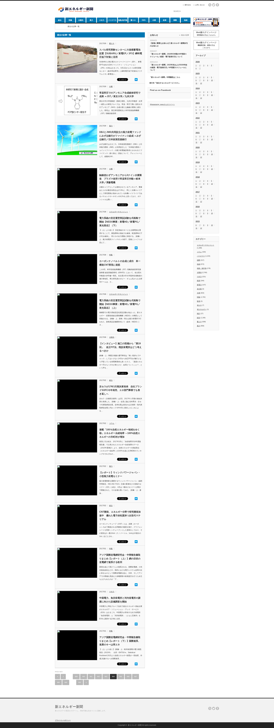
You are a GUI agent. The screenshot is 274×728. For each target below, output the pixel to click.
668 (58, 682)
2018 (198, 177)
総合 (60, 20)
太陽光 (80, 20)
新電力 (199, 285)
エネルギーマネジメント (118, 212)
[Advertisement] (134, 9)
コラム (111, 423)
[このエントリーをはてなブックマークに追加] (136, 80)
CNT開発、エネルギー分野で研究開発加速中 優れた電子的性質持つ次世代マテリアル (120, 515)
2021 (198, 133)
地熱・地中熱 (201, 268)
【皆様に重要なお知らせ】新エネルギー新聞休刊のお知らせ (169, 44)
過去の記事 (185, 35)
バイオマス (112, 20)
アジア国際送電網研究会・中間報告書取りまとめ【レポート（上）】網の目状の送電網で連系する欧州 (119, 558)
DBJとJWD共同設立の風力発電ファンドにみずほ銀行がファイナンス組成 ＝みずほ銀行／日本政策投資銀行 (120, 136)
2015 (198, 221)
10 (212, 80)
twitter (213, 4)
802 (79, 682)
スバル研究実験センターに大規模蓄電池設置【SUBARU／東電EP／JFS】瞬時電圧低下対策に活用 (120, 53)
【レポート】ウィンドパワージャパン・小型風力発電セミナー (119, 474)
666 (128, 676)
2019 (198, 162)
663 (106, 676)
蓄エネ (133, 20)
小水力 (101, 20)
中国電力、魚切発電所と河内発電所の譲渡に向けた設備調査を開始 (119, 600)
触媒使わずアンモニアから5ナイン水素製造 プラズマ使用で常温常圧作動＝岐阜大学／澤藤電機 (120, 179)
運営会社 (188, 5)
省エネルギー (201, 309)
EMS (144, 20)
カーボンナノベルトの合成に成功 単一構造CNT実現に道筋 (119, 263)
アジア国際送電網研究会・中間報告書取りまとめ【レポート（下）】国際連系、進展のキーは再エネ (119, 641)
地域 (185, 20)
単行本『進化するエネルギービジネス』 (164, 83)
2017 (198, 192)
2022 (198, 118)
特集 (70, 20)
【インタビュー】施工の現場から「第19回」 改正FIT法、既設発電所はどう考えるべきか (120, 347)
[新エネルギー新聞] (75, 12)
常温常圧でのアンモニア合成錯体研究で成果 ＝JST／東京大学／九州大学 (119, 95)
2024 (198, 88)
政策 (164, 20)
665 (120, 676)
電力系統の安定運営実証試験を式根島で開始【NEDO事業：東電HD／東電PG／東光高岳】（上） (119, 304)
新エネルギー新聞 (69, 707)
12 (201, 83)
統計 (198, 313)
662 (98, 676)
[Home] (59, 26)
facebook (217, 4)
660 (83, 676)
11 (196, 83)
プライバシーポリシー (63, 720)
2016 (198, 207)
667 (135, 676)
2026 (198, 62)
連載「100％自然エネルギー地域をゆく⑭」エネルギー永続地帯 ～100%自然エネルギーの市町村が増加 (119, 433)
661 (91, 676)
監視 (198, 301)
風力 (91, 20)
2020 (198, 147)
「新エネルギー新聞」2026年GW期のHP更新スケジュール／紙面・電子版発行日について (168, 55)
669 (66, 682)
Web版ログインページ (206, 33)
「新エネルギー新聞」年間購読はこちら (164, 77)
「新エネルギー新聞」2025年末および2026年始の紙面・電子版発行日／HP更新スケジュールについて (168, 67)
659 (76, 676)
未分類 (199, 289)
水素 (154, 20)
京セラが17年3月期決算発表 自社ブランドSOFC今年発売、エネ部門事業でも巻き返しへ (120, 390)
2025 (198, 74)
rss (209, 4)
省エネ (199, 305)
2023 (198, 103)
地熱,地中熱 (122, 20)
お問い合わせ (200, 5)
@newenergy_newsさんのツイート (162, 104)
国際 (175, 20)
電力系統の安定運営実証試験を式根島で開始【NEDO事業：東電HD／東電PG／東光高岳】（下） (119, 222)
